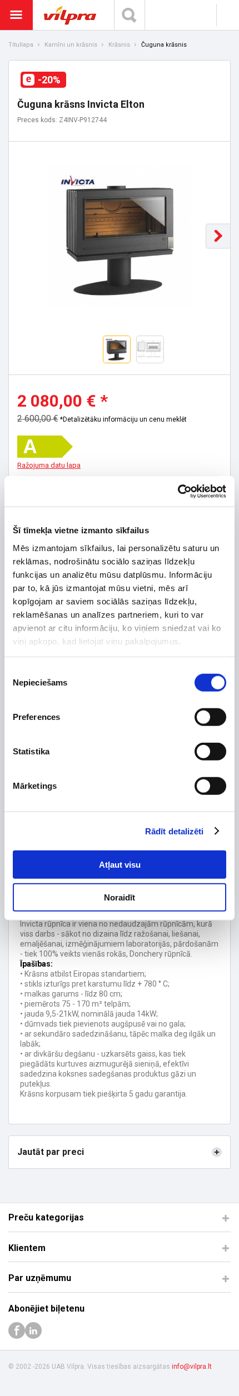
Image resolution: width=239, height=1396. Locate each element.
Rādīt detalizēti (174, 830)
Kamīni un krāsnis (70, 45)
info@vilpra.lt (192, 1366)
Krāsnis (119, 45)
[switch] (210, 717)
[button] (218, 235)
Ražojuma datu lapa (49, 465)
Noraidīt (119, 897)
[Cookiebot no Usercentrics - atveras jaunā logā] (177, 491)
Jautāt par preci (50, 1152)
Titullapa (20, 45)
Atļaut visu (120, 864)
